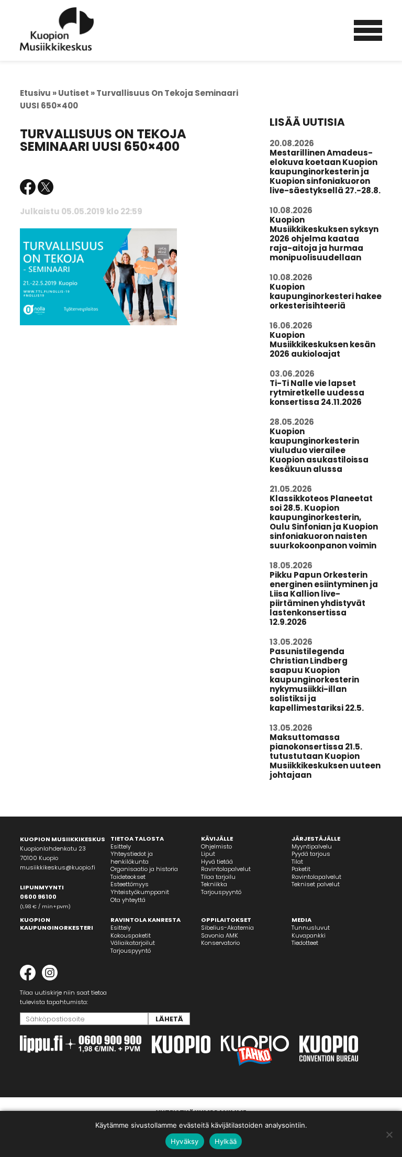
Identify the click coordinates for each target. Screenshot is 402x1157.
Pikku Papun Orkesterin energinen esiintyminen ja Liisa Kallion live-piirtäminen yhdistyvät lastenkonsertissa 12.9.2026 (324, 598)
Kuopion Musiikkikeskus (57, 29)
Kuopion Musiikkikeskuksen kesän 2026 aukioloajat (322, 344)
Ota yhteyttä (128, 900)
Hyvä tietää (217, 861)
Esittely (120, 846)
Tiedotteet (305, 943)
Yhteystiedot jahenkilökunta (131, 858)
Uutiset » (76, 92)
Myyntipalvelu (312, 846)
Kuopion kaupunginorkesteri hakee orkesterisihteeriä (326, 296)
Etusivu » (38, 92)
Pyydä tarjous (311, 854)
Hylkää (226, 1141)
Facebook (28, 187)
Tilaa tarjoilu (218, 877)
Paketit (301, 869)
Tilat (297, 861)
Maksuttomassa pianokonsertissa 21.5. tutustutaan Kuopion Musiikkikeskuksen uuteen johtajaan (325, 756)
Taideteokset (128, 877)
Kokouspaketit (130, 935)
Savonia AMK (219, 935)
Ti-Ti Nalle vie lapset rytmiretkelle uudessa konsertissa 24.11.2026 (317, 392)
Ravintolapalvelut (226, 869)
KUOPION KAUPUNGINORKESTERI (56, 924)
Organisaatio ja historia (144, 869)
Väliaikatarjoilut (132, 943)
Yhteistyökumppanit (139, 892)
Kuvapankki (309, 935)
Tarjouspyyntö (221, 892)
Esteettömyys (129, 884)
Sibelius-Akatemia (227, 927)
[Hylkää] (389, 1134)
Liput (208, 854)
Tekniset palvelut (316, 884)
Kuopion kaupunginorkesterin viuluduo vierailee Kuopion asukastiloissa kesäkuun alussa (319, 450)
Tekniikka (214, 884)
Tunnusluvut (311, 927)
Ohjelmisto (216, 846)
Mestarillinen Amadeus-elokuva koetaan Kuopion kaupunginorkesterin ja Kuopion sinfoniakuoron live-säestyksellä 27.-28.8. (325, 171)
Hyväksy (185, 1141)
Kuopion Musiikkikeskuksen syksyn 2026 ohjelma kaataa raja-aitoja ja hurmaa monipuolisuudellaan (324, 238)
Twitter (45, 187)
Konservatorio (220, 943)
